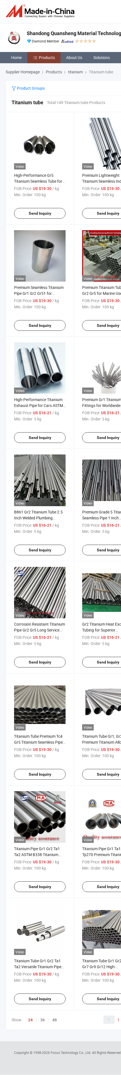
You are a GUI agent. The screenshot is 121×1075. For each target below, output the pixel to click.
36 (42, 1019)
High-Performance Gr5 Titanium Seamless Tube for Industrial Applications (38, 181)
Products (47, 57)
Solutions (101, 57)
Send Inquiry (40, 213)
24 (30, 1020)
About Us (74, 57)
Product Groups (30, 88)
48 (54, 1019)
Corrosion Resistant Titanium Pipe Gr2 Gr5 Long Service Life (39, 630)
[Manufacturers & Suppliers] (41, 11)
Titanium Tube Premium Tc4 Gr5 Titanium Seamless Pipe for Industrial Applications (38, 742)
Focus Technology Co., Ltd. (71, 1052)
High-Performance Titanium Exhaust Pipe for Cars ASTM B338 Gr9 (38, 405)
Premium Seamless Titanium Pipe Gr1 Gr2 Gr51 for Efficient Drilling (39, 293)
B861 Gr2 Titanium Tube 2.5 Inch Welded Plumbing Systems (38, 517)
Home (16, 57)
